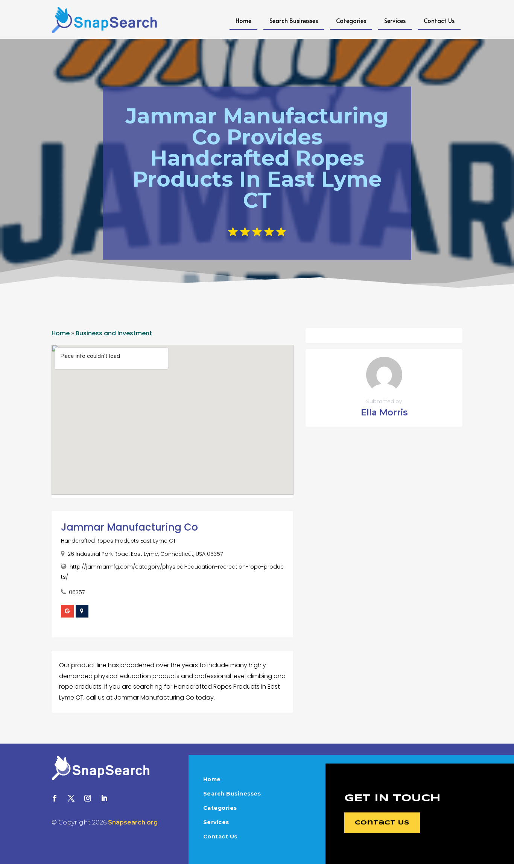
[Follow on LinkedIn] (104, 798)
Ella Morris (384, 412)
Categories (351, 20)
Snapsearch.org (133, 822)
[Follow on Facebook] (54, 798)
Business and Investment (114, 333)
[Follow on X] (71, 798)
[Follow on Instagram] (87, 798)
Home (243, 20)
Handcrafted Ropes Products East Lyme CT (118, 541)
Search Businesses (293, 20)
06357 (77, 592)
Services (395, 20)
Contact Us (439, 20)
